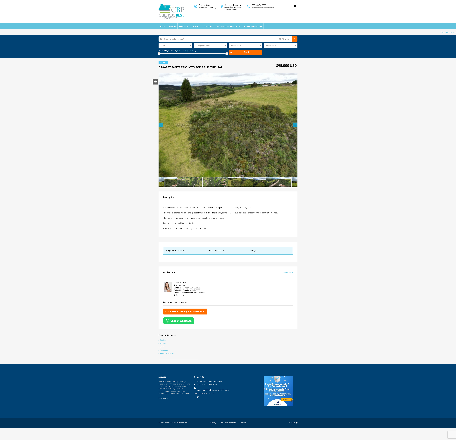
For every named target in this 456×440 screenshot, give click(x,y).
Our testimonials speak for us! (228, 26)
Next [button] (295, 125)
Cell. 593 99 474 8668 (207, 384)
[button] (175, 45)
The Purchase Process (253, 26)
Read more (163, 398)
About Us (172, 26)
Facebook (180, 295)
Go (294, 39)
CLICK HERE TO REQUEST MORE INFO (185, 311)
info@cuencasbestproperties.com (213, 390)
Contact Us (208, 26)
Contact (243, 423)
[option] (228, 125)
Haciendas (164, 350)
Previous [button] (161, 125)
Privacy (213, 423)
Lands (162, 347)
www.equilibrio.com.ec (181, 423)
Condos (163, 340)
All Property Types (167, 353)
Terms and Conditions (228, 423)
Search (246, 52)
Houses (163, 343)
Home (162, 26)
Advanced (285, 39)
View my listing (288, 272)
